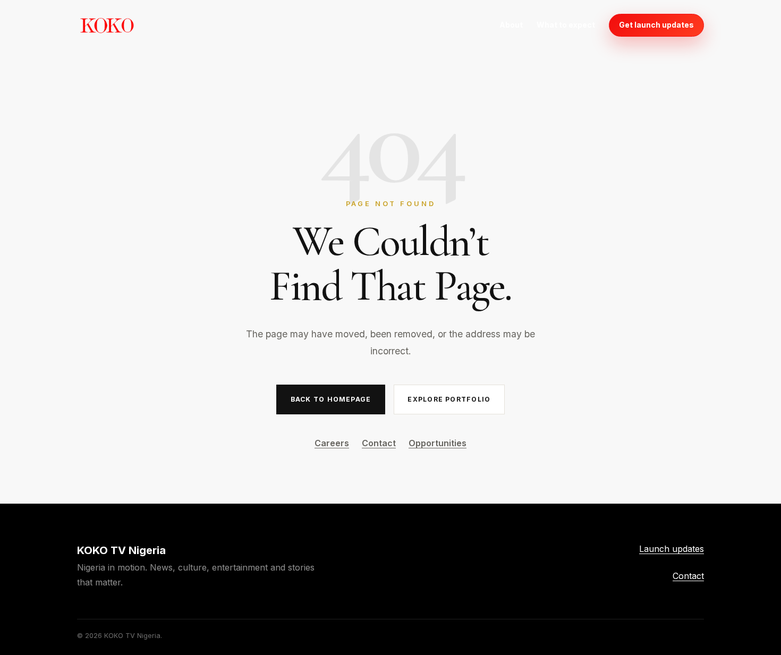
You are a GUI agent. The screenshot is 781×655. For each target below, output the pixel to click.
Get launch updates (656, 24)
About (511, 24)
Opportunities (437, 443)
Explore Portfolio (449, 399)
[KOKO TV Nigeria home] (107, 25)
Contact (379, 443)
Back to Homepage (331, 399)
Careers (332, 443)
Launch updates (671, 548)
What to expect (566, 24)
